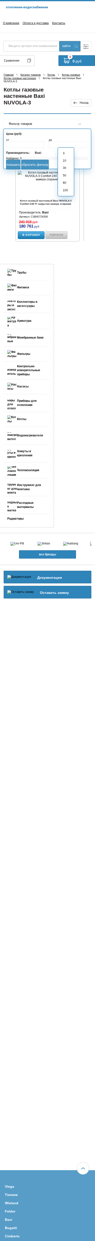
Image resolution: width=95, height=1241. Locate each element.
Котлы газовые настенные (20, 78)
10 (64, 160)
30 (64, 168)
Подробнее (56, 235)
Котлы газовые (71, 74)
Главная (9, 74)
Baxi (38, 153)
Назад (84, 102)
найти (66, 46)
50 (64, 175)
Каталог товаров (30, 74)
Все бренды (47, 554)
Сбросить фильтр (34, 164)
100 (65, 190)
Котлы (51, 74)
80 (64, 182)
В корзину (31, 234)
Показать (13, 164)
